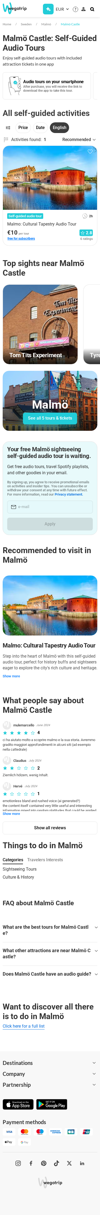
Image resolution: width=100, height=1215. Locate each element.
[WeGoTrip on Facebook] (31, 1163)
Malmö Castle (70, 24)
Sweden (26, 24)
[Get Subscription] (48, 9)
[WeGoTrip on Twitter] (69, 1163)
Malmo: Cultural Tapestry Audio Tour (49, 645)
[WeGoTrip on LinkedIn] (82, 1163)
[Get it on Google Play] (51, 1105)
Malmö (46, 24)
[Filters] (8, 127)
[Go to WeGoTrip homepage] (12, 8)
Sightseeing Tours (20, 869)
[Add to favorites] (90, 151)
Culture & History (18, 877)
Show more (11, 676)
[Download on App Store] (18, 1105)
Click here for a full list (24, 1026)
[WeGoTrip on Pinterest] (43, 1163)
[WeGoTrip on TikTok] (56, 1163)
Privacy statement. (69, 494)
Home (7, 24)
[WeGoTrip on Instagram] (18, 1163)
